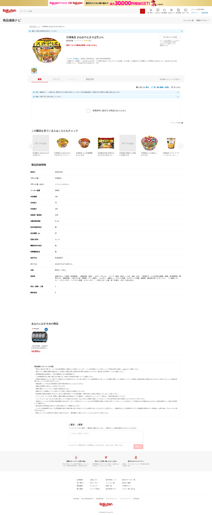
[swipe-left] (31, 146)
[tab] (39, 79)
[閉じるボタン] (182, 31)
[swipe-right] (181, 146)
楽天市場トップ (34, 26)
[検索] (142, 11)
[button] (158, 11)
